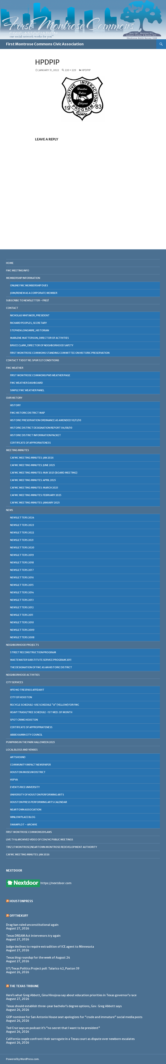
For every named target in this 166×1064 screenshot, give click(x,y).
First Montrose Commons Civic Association (45, 44)
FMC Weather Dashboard (26, 382)
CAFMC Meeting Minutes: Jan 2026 (32, 457)
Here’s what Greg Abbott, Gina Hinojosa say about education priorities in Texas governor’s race (71, 995)
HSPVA (14, 779)
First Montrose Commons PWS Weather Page (40, 375)
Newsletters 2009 (22, 629)
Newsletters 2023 (22, 525)
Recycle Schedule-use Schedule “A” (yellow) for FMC (44, 704)
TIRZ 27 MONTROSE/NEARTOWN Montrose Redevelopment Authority (51, 846)
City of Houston (21, 697)
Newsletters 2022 (22, 532)
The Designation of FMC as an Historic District (41, 667)
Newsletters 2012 (22, 607)
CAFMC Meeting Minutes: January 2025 (35, 502)
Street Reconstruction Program (33, 652)
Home (10, 262)
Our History (14, 397)
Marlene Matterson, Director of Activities (39, 337)
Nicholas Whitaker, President (30, 315)
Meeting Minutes (17, 450)
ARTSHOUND (18, 757)
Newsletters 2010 (22, 622)
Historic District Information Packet (35, 435)
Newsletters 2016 (22, 577)
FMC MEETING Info (17, 270)
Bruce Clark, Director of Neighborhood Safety (41, 345)
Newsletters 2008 (22, 637)
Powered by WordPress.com (22, 1059)
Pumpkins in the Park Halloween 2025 (30, 742)
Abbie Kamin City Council (26, 734)
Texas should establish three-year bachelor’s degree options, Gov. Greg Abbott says (64, 1006)
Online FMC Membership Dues (29, 285)
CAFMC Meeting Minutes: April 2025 (33, 480)
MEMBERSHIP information (23, 277)
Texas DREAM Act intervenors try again (33, 936)
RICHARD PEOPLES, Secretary (28, 322)
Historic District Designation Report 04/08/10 (41, 427)
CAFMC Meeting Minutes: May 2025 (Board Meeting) (43, 472)
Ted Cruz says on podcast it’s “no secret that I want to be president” (53, 1028)
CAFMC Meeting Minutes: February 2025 (35, 495)
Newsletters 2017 (22, 569)
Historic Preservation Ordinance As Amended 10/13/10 (45, 420)
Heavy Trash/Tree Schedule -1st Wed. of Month (41, 712)
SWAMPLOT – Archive (23, 824)
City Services (14, 682)
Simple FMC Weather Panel (27, 390)
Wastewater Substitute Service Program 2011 (40, 659)
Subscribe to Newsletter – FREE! (27, 300)
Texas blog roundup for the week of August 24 (38, 957)
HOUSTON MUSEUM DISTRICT (28, 772)
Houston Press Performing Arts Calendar (38, 802)
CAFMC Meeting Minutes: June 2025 (32, 465)
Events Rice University (25, 787)
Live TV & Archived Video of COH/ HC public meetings (39, 839)
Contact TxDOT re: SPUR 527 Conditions (32, 360)
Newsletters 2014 (22, 592)
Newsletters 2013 (22, 599)
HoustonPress (21, 901)
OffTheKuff (19, 915)
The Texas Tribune (24, 986)
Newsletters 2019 (22, 554)
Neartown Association (25, 809)
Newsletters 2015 (22, 584)
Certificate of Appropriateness (31, 727)
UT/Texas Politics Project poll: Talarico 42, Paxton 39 (42, 968)
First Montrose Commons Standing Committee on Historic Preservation (60, 352)
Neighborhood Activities (23, 674)
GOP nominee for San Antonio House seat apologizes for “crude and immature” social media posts (74, 1017)
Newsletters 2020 (22, 547)
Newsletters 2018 (22, 562)
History (15, 405)
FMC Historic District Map (27, 412)
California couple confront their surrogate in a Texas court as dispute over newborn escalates (70, 1039)
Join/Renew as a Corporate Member (33, 292)
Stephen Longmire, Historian (29, 330)
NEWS (9, 510)
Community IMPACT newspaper (30, 764)
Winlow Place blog (22, 817)
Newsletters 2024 (22, 517)
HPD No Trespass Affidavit (27, 689)
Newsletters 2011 (21, 614)
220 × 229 (70, 70)
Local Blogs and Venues (22, 749)
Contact (12, 307)
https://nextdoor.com (55, 883)
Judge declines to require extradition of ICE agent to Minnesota (50, 946)
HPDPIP (86, 70)
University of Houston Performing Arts (37, 794)
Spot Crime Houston (24, 719)
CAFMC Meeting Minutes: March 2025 (34, 487)
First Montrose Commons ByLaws (29, 832)
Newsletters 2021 (22, 540)
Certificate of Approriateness (30, 442)
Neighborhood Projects (22, 644)
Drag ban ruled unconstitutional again (32, 925)
